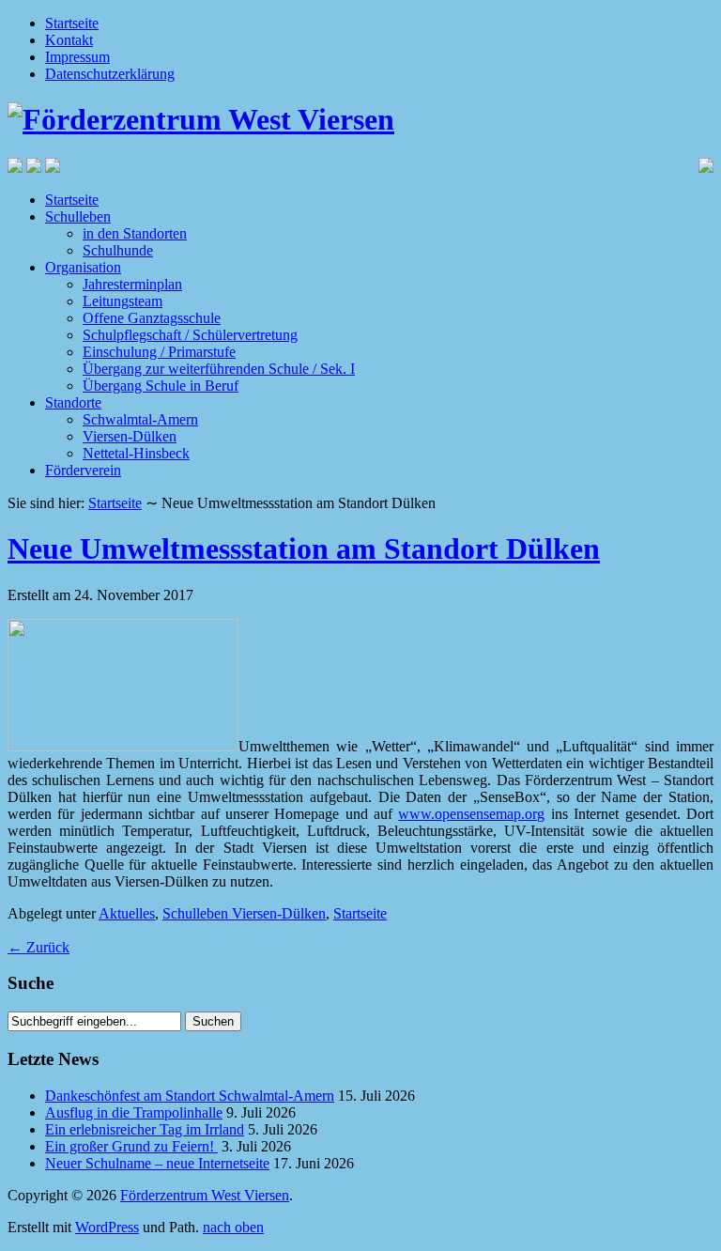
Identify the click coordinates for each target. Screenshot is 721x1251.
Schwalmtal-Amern (140, 419)
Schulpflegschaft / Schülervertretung (190, 335)
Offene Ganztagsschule (152, 318)
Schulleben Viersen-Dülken (244, 913)
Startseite (72, 23)
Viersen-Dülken (129, 436)
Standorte (73, 402)
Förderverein (83, 470)
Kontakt (69, 40)
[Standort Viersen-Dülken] (33, 168)
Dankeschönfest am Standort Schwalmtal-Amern (189, 1096)
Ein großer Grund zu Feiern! (131, 1146)
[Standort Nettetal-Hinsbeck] (15, 168)
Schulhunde (118, 250)
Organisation (83, 267)
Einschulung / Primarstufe (159, 352)
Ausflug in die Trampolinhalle (133, 1112)
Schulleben (78, 216)
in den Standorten (135, 233)
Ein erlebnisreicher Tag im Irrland (144, 1129)
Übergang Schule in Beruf (160, 386)
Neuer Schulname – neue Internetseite (157, 1163)
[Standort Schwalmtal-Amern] (52, 168)
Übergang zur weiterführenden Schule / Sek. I (219, 369)
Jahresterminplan (132, 284)
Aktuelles (127, 913)
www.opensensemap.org (471, 814)
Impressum (77, 57)
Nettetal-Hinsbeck (136, 453)
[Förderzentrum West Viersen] (201, 119)
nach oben (233, 1227)
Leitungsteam (122, 301)
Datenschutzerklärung (110, 74)
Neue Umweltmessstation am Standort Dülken (304, 548)
